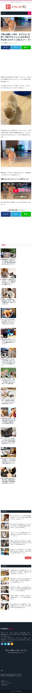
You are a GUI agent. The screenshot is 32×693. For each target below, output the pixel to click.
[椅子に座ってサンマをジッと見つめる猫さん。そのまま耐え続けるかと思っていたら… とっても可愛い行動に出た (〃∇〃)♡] (8, 452)
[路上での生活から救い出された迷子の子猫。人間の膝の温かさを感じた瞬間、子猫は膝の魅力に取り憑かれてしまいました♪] (8, 472)
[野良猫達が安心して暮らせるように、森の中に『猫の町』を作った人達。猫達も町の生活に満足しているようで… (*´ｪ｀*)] (8, 253)
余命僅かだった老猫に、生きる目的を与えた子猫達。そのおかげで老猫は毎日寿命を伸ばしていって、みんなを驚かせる (20, 589)
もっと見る (28, 557)
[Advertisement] (17, 61)
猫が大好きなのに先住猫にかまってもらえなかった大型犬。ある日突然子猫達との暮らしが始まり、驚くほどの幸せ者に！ (20, 526)
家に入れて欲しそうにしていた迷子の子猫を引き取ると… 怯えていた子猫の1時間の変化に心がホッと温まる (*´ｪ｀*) (20, 517)
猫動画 (11, 675)
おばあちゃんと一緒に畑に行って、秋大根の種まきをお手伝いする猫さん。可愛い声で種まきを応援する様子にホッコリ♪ (20, 551)
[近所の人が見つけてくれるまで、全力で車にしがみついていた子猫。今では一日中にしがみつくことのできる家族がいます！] (8, 353)
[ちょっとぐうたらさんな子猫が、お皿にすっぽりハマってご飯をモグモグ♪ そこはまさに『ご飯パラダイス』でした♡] (8, 313)
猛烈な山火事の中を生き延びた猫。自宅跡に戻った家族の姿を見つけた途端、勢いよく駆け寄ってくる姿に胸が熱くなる (20, 542)
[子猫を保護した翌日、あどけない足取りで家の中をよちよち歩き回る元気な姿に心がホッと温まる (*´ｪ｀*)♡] (16, 24)
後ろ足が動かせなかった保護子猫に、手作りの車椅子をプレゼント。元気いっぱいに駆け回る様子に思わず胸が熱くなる (20, 606)
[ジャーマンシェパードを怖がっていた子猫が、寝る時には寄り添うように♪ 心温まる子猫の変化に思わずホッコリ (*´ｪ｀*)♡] (8, 432)
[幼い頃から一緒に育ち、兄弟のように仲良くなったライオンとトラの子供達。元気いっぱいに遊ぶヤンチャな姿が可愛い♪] (8, 373)
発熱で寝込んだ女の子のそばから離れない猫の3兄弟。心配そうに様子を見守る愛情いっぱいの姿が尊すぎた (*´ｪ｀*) (20, 580)
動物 (2, 675)
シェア (6, 47)
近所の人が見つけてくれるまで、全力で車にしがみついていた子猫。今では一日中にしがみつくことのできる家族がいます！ (8, 362)
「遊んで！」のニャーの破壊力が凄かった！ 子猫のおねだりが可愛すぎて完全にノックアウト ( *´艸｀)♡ (20, 534)
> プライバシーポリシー (6, 683)
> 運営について (4, 681)
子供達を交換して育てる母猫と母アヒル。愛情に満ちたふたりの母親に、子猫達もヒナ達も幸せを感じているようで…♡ (20, 572)
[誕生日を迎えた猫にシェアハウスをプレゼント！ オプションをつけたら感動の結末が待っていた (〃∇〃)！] (8, 333)
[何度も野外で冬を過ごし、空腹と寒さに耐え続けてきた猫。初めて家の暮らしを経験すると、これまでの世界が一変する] (8, 412)
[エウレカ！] (16, 6)
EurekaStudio (19, 691)
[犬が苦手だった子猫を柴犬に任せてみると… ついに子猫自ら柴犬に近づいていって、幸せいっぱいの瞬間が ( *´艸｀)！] (8, 273)
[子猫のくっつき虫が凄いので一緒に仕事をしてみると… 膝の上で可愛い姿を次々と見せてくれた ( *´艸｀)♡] (8, 293)
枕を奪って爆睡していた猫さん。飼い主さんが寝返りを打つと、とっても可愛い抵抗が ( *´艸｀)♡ (20, 597)
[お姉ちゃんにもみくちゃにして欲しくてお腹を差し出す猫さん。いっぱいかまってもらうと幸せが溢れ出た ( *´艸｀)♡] (8, 393)
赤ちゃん (16, 675)
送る (27, 47)
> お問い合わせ (4, 684)
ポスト (16, 47)
